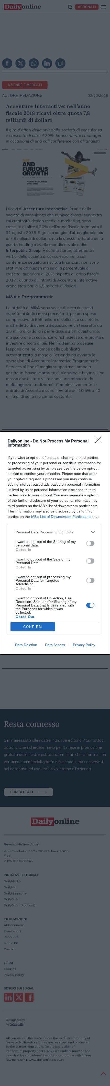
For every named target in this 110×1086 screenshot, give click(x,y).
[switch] (90, 543)
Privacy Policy (84, 645)
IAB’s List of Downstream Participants (61, 517)
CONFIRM (32, 627)
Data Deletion (26, 645)
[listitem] (55, 532)
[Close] (100, 441)
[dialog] (55, 543)
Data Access (55, 645)
